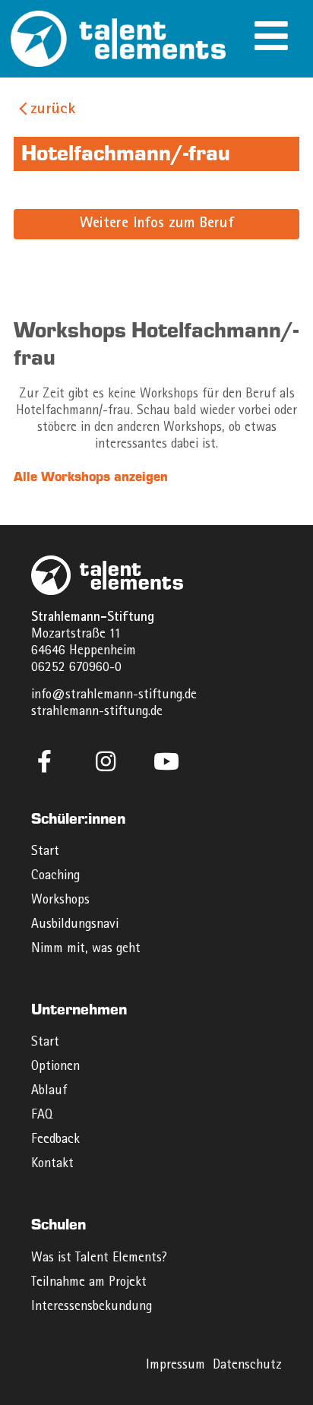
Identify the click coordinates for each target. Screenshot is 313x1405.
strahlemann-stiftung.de (97, 712)
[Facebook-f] (44, 761)
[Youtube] (166, 761)
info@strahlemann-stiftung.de (114, 695)
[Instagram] (105, 761)
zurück (52, 110)
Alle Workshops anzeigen (91, 477)
